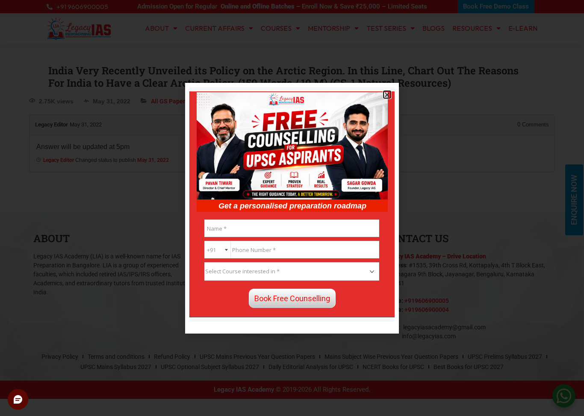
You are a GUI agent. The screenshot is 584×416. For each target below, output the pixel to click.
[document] (292, 208)
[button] (387, 94)
